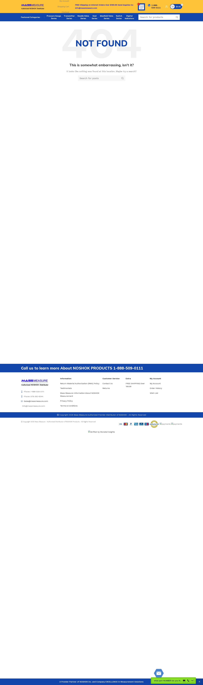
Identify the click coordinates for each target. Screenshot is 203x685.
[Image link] (35, 382)
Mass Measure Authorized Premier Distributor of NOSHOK (100, 415)
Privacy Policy (66, 401)
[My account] (166, 6)
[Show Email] (184, 680)
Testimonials (66, 388)
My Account (155, 383)
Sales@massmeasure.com (36, 401)
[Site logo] (33, 6)
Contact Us (108, 383)
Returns (106, 388)
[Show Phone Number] (188, 680)
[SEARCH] (177, 17)
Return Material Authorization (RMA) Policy (79, 383)
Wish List (154, 393)
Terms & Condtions (69, 406)
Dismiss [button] (199, 682)
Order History (156, 388)
